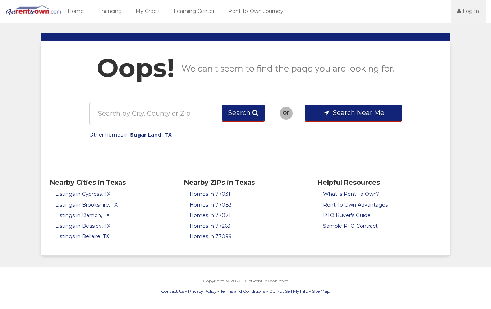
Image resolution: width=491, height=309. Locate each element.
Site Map (321, 291)
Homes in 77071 (210, 215)
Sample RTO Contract (350, 226)
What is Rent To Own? (351, 194)
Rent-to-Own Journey (255, 11)
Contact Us (172, 291)
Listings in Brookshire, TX (86, 205)
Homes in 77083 (210, 205)
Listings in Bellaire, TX (82, 236)
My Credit (148, 11)
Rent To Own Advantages (355, 205)
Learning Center (194, 11)
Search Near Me (357, 113)
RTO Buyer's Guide (347, 215)
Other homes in (130, 135)
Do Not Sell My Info (288, 291)
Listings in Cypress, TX (82, 194)
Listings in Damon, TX (82, 215)
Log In (470, 11)
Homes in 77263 (209, 226)
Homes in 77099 (210, 236)
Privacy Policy (202, 291)
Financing (109, 11)
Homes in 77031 (209, 194)
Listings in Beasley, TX (82, 226)
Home (76, 11)
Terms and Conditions (242, 291)
